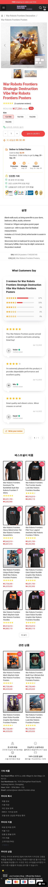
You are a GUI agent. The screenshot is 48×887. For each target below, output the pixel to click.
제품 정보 (5, 801)
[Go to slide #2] (31, 73)
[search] (40, 7)
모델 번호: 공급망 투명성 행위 (13, 815)
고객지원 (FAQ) (8, 841)
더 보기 (24, 635)
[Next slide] (43, 45)
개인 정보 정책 (7, 808)
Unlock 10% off (5, 875)
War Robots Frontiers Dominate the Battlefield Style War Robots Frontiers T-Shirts (11, 488)
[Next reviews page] (42, 438)
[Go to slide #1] (17, 73)
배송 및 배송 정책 (8, 827)
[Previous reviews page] (30, 438)
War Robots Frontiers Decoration (20, 16)
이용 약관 (5, 805)
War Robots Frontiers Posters (14, 20)
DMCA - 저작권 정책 (9, 812)
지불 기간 (5, 831)
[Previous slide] (5, 45)
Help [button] (43, 884)
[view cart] (44, 7)
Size (5, 113)
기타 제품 (5, 838)
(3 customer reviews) (22, 103)
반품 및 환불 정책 (8, 834)
